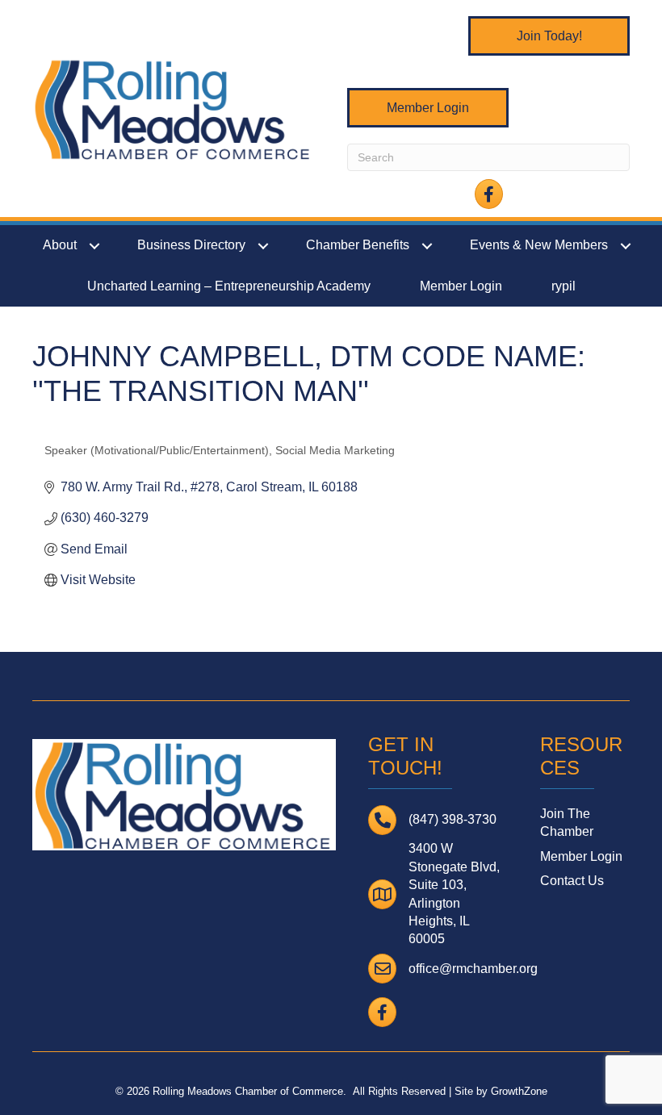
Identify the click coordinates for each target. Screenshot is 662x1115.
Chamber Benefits (357, 245)
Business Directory (191, 245)
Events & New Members (539, 245)
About (60, 245)
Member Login (461, 286)
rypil (563, 286)
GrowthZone (519, 1091)
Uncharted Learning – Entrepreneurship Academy (229, 286)
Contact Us (572, 880)
